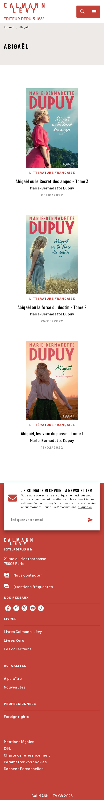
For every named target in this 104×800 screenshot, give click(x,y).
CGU (7, 748)
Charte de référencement (27, 755)
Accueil (9, 27)
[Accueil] (24, 11)
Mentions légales (19, 741)
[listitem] (8, 608)
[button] (52, 631)
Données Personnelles (23, 768)
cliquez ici (85, 506)
